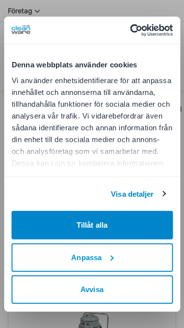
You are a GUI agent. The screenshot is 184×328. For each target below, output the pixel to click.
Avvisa (92, 289)
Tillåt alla (92, 225)
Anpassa (86, 257)
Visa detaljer (132, 193)
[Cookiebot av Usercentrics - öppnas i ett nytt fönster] (131, 30)
